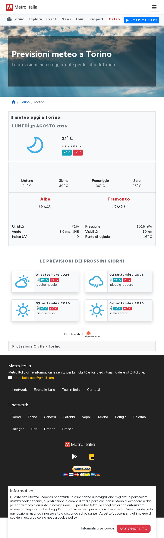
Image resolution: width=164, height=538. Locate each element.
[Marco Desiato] (91, 458)
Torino (25, 102)
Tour (79, 19)
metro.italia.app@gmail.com (33, 377)
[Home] (14, 102)
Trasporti (96, 19)
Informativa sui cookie (97, 528)
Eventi (51, 19)
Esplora (35, 19)
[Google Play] (74, 458)
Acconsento (134, 528)
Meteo (114, 19)
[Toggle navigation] (154, 7)
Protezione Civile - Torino (36, 346)
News (66, 19)
